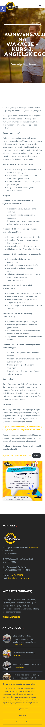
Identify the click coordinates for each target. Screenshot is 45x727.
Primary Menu (40, 6)
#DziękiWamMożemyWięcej (24, 652)
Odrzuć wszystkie (22, 722)
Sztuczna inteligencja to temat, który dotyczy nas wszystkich (26, 676)
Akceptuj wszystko (22, 709)
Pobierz (36, 455)
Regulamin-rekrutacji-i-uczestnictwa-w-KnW (17, 455)
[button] (3, 9)
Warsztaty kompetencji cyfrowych (27, 664)
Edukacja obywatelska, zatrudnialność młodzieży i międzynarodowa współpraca (24, 639)
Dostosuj (22, 715)
